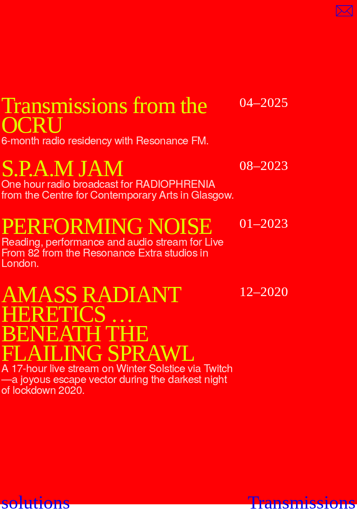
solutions (35, 502)
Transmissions (302, 502)
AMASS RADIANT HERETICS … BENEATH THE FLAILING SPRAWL (98, 323)
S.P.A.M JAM (62, 168)
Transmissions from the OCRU (104, 115)
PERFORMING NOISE (106, 226)
